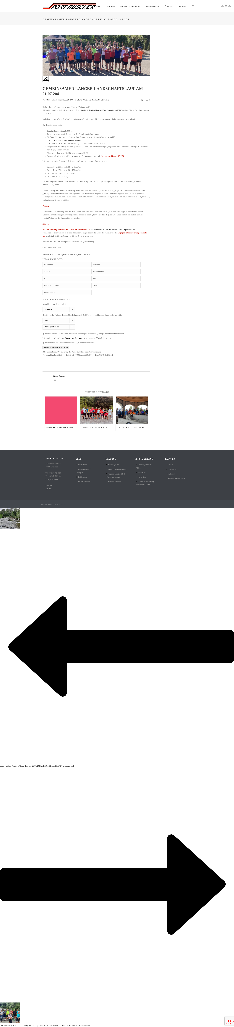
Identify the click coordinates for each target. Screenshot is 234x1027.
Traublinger (172, 469)
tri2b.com (171, 474)
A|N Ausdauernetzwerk (176, 478)
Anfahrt (48, 489)
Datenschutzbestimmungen (76, 338)
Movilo (170, 465)
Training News (113, 465)
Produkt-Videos (84, 481)
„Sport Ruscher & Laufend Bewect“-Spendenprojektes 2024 (98, 110)
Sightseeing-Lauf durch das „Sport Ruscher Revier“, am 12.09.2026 (97, 427)
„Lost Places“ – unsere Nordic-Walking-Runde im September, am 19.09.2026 (132, 427)
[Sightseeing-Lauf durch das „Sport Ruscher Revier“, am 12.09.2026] (96, 410)
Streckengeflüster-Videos (144, 466)
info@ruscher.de (52, 479)
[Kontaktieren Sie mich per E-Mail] (55, 380)
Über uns (169, 6)
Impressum (142, 473)
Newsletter (142, 477)
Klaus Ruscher (51, 100)
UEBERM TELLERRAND (87, 100)
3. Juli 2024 (69, 100)
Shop (98, 6)
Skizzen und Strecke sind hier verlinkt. (66, 140)
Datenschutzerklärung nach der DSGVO (145, 483)
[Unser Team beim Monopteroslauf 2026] (61, 410)
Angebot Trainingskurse (117, 469)
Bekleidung (82, 477)
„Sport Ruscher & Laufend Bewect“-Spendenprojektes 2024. (114, 230)
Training (110, 6)
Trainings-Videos (114, 481)
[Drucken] (142, 99)
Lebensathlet (152, 6)
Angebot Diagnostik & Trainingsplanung (115, 475)
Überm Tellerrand (129, 6)
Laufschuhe (82, 465)
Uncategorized (103, 100)
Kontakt (183, 6)
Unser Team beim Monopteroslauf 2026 (61, 427)
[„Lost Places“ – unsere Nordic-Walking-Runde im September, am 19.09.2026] (132, 410)
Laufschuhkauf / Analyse (84, 471)
